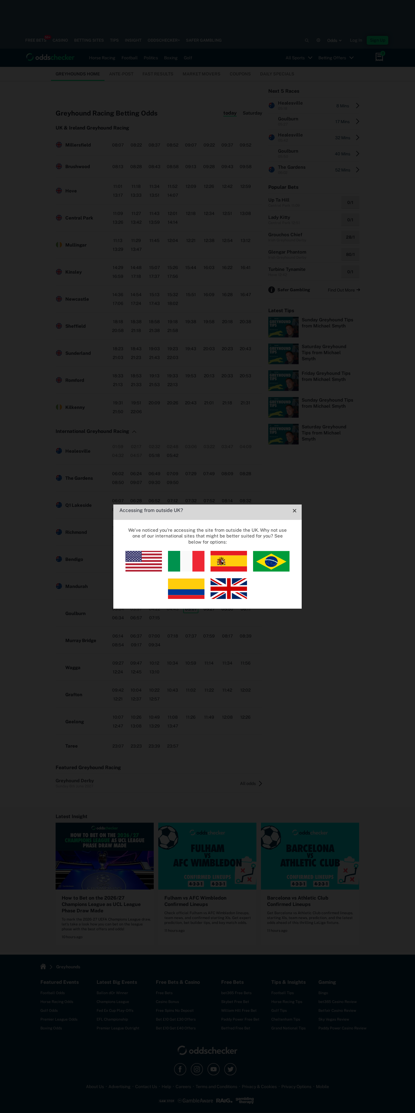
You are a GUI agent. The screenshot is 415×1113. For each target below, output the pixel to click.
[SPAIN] (229, 569)
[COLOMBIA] (186, 597)
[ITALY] (186, 569)
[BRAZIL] (271, 569)
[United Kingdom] (229, 597)
